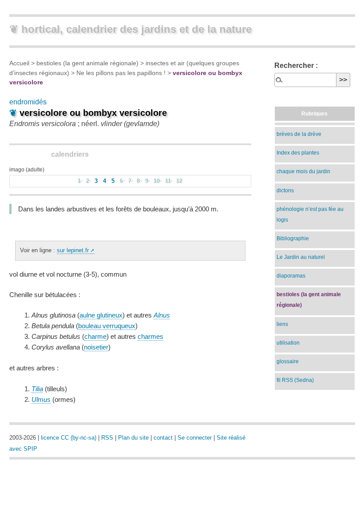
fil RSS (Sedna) (295, 380)
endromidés (28, 102)
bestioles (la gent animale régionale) (87, 63)
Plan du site (133, 437)
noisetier (96, 347)
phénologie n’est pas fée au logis (310, 214)
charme (95, 336)
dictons (285, 190)
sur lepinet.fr (73, 250)
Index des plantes (298, 153)
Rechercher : (296, 65)
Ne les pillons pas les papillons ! (121, 72)
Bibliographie (293, 238)
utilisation (288, 343)
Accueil (19, 63)
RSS (107, 437)
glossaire (288, 361)
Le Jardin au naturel (301, 257)
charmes (150, 336)
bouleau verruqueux (106, 325)
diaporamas (291, 276)
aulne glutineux (101, 315)
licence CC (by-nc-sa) (68, 437)
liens (282, 324)
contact (163, 437)
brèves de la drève (299, 134)
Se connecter (195, 437)
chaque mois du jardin (303, 171)
